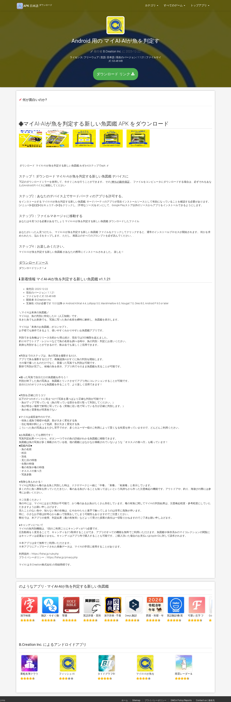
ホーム (124, 700)
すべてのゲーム (173, 5)
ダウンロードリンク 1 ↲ (32, 268)
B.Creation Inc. (112, 51)
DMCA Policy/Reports (181, 700)
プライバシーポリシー (155, 700)
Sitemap (136, 700)
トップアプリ (199, 5)
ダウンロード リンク (114, 74)
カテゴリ (150, 5)
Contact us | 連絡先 (205, 700)
